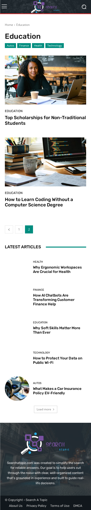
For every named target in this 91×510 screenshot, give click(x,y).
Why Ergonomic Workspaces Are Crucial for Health (57, 269)
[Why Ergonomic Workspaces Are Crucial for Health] (17, 267)
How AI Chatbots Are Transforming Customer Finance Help (53, 299)
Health (38, 45)
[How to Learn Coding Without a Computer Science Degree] (45, 161)
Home (9, 25)
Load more (44, 409)
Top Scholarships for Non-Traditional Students (45, 120)
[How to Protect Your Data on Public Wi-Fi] (17, 358)
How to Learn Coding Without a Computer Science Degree (39, 202)
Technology (54, 45)
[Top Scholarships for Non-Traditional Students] (45, 80)
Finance (24, 45)
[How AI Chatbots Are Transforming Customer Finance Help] (17, 297)
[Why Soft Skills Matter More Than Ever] (17, 328)
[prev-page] (9, 229)
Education (14, 111)
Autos (10, 45)
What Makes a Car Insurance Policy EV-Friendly (57, 390)
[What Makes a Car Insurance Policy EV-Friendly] (17, 388)
